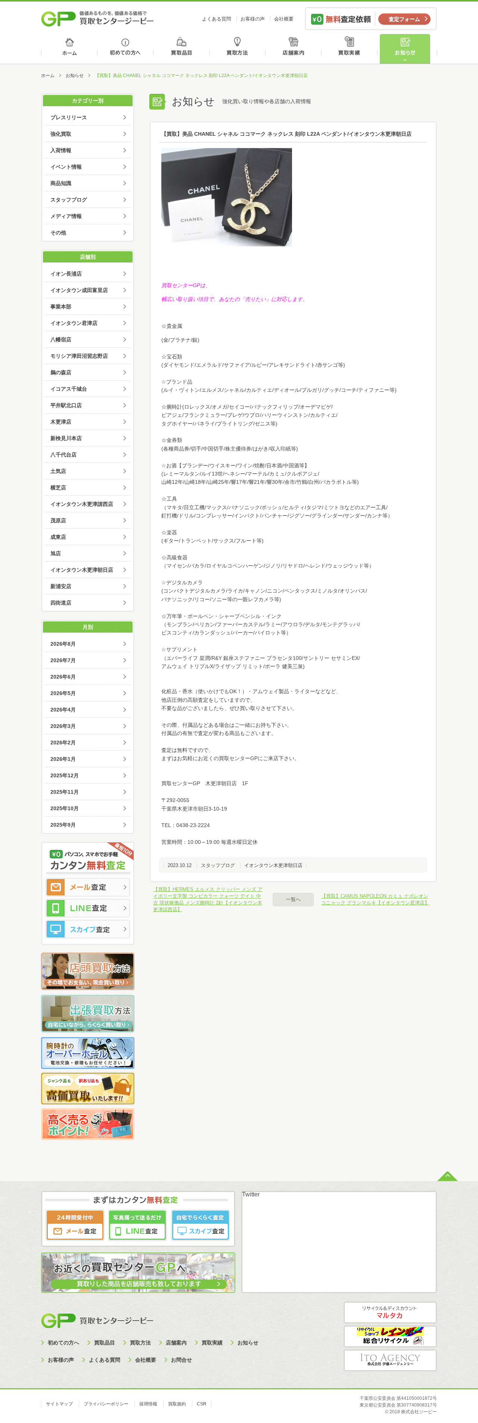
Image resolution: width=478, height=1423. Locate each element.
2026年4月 (63, 710)
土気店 (58, 471)
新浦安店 (60, 586)
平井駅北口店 (66, 405)
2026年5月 (63, 693)
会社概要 (284, 19)
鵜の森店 (60, 372)
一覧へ (293, 899)
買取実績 (351, 49)
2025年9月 (63, 825)
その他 (58, 233)
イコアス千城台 (68, 389)
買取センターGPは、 (186, 285)
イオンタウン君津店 (73, 323)
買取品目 (182, 49)
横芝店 (58, 488)
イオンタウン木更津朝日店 (273, 865)
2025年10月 (64, 808)
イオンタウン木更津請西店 (81, 504)
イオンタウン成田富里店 (79, 290)
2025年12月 (64, 775)
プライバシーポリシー (106, 1404)
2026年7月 (63, 660)
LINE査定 (88, 908)
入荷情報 (60, 150)
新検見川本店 (66, 438)
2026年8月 (63, 644)
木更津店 (60, 422)
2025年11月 (64, 792)
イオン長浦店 (66, 274)
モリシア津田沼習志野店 (79, 356)
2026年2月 (63, 743)
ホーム (69, 49)
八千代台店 (63, 455)
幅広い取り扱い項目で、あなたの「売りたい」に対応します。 (234, 299)
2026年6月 (63, 677)
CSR (202, 1404)
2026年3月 (63, 726)
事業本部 (60, 307)
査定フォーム (404, 19)
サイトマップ (59, 1404)
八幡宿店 (60, 339)
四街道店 (60, 603)
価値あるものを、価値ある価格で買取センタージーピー (97, 19)
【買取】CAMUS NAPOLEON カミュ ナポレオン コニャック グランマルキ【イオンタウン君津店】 (375, 899)
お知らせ (408, 49)
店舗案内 (295, 49)
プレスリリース (68, 117)
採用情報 (148, 1404)
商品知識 (60, 183)
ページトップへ (447, 1175)
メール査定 (88, 887)
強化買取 (60, 134)
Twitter (251, 1194)
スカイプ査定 (88, 929)
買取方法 (238, 49)
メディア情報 (66, 216)
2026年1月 (63, 759)
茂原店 (58, 520)
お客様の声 (252, 19)
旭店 (55, 553)
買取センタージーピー (97, 1320)
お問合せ (181, 1360)
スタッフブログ (218, 865)
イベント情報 (66, 167)
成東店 (58, 537)
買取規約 (177, 1404)
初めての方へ (125, 49)
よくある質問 (216, 19)
